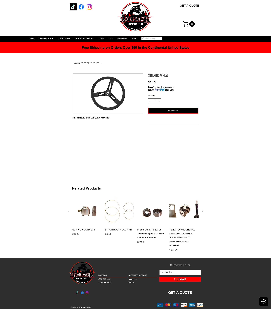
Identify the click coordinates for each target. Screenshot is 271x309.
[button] (189, 24)
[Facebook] (81, 6)
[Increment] (159, 101)
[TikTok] (73, 6)
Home (76, 63)
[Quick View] (87, 211)
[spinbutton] (155, 101)
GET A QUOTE (189, 5)
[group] (135, 224)
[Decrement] (150, 101)
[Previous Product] (68, 210)
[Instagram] (89, 6)
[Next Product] (203, 210)
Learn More (169, 89)
